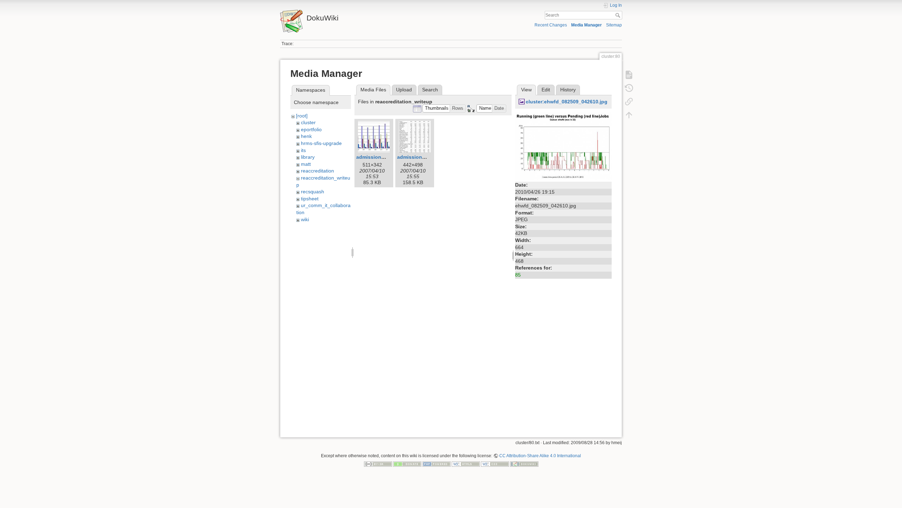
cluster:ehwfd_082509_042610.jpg (566, 101)
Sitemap (614, 25)
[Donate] (407, 463)
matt (306, 164)
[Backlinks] (629, 101)
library (308, 157)
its (303, 150)
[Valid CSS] (495, 463)
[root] (302, 116)
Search (618, 15)
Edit (546, 89)
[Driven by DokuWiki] (524, 463)
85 (518, 275)
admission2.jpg (415, 157)
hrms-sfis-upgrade (321, 143)
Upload (404, 89)
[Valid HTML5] (466, 463)
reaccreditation (317, 171)
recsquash (312, 191)
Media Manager (586, 25)
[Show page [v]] (629, 74)
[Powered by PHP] (436, 463)
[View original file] (563, 146)
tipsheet (310, 198)
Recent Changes (551, 25)
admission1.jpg (374, 157)
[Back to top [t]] (629, 115)
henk (306, 136)
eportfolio (311, 129)
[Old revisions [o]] (629, 88)
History (568, 89)
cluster (308, 122)
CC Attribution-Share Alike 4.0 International (540, 455)
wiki (305, 219)
